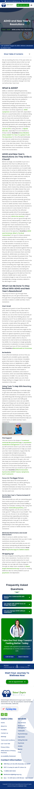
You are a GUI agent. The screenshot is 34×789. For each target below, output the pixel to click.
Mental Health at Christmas (22, 348)
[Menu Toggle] (31, 5)
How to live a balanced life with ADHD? (14, 597)
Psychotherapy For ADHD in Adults (17, 550)
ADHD (8, 29)
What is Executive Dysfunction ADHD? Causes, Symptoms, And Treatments (15, 472)
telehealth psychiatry (16, 508)
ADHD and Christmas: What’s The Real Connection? (16, 233)
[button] (29, 54)
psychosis (5, 573)
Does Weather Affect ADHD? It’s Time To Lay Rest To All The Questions (16, 135)
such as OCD (6, 129)
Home (3, 29)
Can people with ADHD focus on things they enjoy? (14, 604)
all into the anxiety (17, 216)
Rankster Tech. (23, 786)
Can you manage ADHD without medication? (14, 611)
